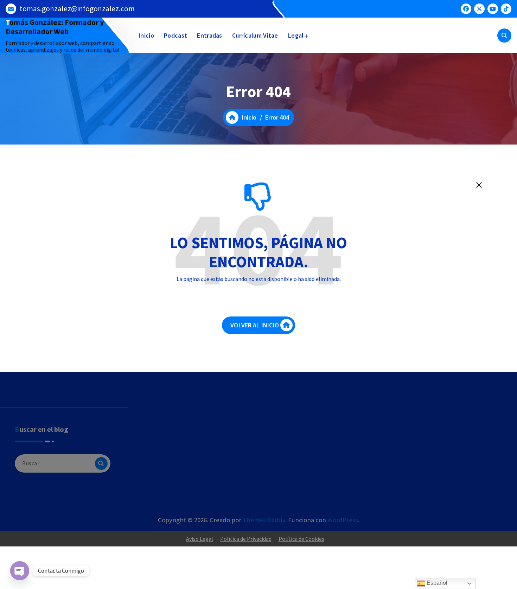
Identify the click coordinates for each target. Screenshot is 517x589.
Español (436, 583)
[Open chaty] (19, 570)
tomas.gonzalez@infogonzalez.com (77, 8)
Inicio (146, 35)
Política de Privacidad (246, 538)
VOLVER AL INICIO (254, 325)
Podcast (175, 35)
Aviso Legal (199, 538)
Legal (296, 35)
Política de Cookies (301, 538)
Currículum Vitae (255, 35)
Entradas (209, 35)
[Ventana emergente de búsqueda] (504, 35)
